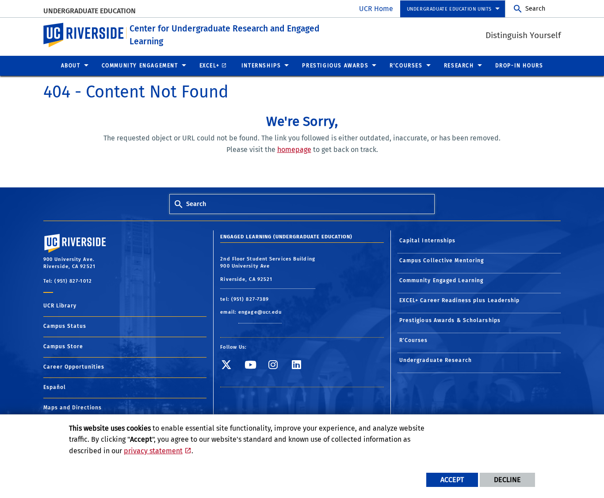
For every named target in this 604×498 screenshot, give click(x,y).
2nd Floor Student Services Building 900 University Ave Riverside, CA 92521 (267, 269)
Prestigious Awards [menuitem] (335, 65)
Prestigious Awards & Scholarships (450, 320)
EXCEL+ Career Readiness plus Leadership (459, 300)
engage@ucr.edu (260, 312)
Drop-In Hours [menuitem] (519, 65)
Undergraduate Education (89, 11)
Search (535, 8)
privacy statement (153, 451)
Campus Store (63, 346)
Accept (452, 479)
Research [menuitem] (459, 65)
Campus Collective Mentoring (441, 260)
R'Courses (413, 340)
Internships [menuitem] (261, 65)
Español (54, 387)
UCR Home (376, 8)
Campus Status (64, 326)
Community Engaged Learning (441, 280)
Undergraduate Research (435, 360)
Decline (507, 479)
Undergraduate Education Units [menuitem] (449, 9)
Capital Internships (427, 240)
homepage (294, 149)
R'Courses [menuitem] (406, 65)
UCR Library (59, 306)
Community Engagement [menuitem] (140, 65)
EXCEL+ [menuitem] (209, 65)
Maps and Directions (72, 408)
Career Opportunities (73, 367)
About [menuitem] (70, 65)
